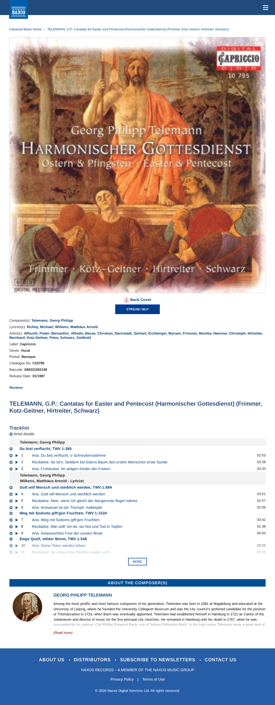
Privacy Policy (122, 679)
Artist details (24, 434)
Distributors (93, 659)
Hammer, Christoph (229, 333)
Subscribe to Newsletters (158, 659)
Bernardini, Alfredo (67, 333)
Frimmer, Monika (197, 333)
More (137, 562)
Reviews (16, 388)
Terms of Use (153, 679)
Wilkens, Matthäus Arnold (76, 327)
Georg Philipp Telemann (82, 595)
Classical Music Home (25, 29)
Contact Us (220, 659)
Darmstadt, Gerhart (130, 333)
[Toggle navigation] (264, 7)
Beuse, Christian (99, 333)
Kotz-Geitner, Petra (42, 338)
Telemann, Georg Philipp (52, 320)
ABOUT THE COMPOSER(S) (137, 582)
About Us (52, 659)
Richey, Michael (40, 327)
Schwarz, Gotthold (75, 338)
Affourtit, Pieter (36, 333)
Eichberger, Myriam (164, 333)
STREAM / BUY (137, 309)
